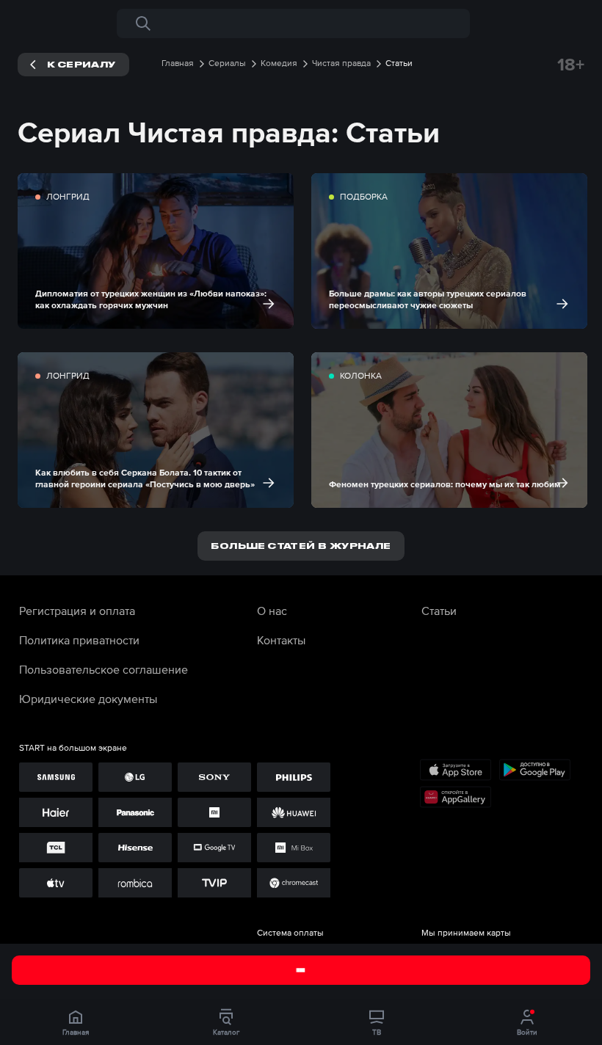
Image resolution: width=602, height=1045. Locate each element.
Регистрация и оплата (77, 610)
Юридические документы (88, 698)
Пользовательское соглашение (103, 669)
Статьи (439, 610)
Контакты (281, 640)
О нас (272, 610)
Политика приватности (79, 640)
